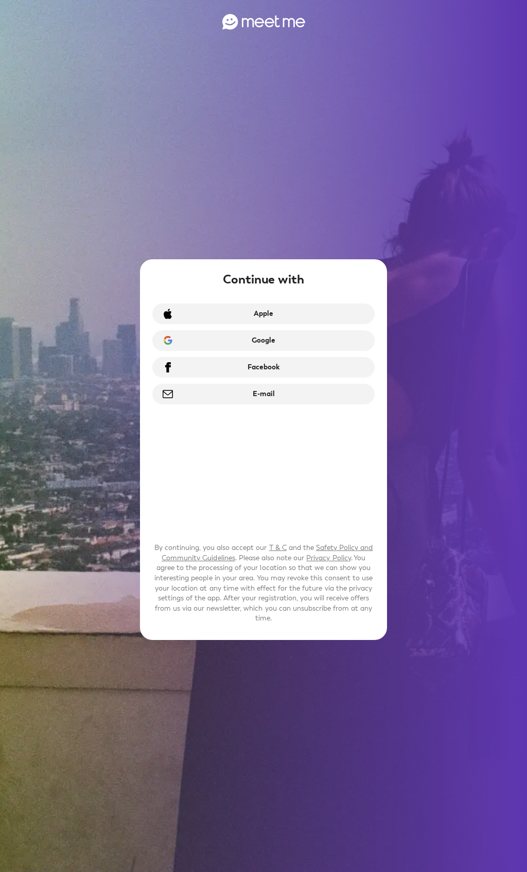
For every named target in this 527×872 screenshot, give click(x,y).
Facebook (263, 367)
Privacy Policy (328, 558)
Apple (263, 313)
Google (263, 340)
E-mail (264, 393)
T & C (278, 547)
